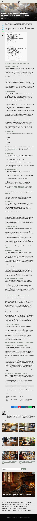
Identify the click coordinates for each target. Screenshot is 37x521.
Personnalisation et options (12, 41)
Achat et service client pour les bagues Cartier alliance (16, 48)
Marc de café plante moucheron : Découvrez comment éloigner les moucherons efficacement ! (16, 504)
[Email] (2, 35)
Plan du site (22, 517)
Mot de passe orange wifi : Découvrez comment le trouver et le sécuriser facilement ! (9, 433)
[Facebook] (2, 25)
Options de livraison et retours (13, 50)
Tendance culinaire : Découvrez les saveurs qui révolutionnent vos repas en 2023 (14, 508)
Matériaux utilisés (11, 39)
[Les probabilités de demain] (18, 1)
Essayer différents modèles (12, 54)
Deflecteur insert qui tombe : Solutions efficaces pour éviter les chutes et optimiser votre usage (18, 495)
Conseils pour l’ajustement (12, 55)
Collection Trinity (10, 46)
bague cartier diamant (13, 149)
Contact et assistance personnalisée (13, 51)
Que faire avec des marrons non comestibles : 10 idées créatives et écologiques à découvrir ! (16, 510)
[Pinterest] (2, 33)
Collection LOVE (10, 45)
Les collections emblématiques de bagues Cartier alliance (15, 43)
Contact (19, 517)
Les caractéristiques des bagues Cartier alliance (15, 38)
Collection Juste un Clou (11, 47)
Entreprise (3, 10)
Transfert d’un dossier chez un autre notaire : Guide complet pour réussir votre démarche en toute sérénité (27, 433)
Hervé (8, 411)
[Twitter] (2, 27)
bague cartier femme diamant (18, 187)
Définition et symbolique (12, 35)
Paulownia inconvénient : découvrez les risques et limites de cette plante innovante (14, 506)
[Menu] (2, 1)
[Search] (34, 1)
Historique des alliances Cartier (13, 36)
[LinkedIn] (2, 29)
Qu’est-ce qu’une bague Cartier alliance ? (14, 34)
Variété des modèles (11, 37)
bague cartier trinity (12, 116)
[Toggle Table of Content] (25, 33)
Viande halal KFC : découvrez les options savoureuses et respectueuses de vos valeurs (9, 462)
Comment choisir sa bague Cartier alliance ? (14, 52)
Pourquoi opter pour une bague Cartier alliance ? (15, 56)
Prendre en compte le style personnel (14, 53)
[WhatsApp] (2, 31)
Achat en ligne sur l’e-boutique (13, 49)
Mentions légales (27, 517)
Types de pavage (10, 40)
